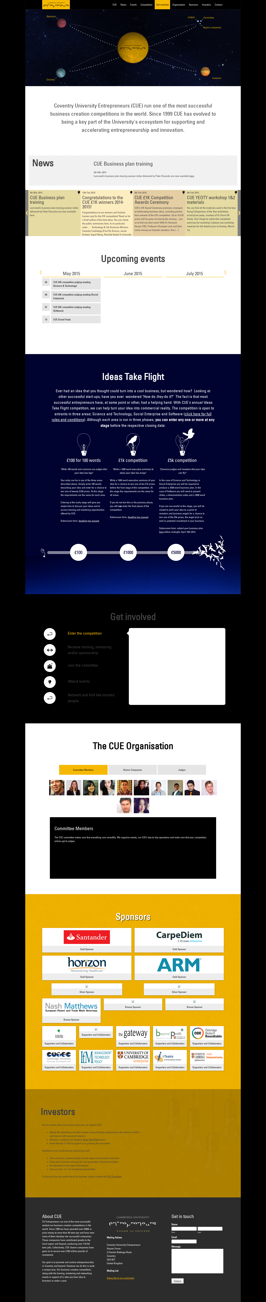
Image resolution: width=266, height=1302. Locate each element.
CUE (56, 4)
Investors (206, 4)
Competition (146, 4)
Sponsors (193, 4)
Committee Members (83, 769)
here (191, 175)
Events (133, 4)
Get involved (162, 4)
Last (199, 1232)
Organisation (178, 4)
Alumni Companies (132, 769)
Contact (218, 4)
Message (176, 1246)
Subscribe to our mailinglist (120, 1278)
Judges (181, 769)
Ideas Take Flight (91, 1139)
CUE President (114, 1176)
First (173, 1232)
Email (174, 1237)
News (123, 4)
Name (174, 1224)
